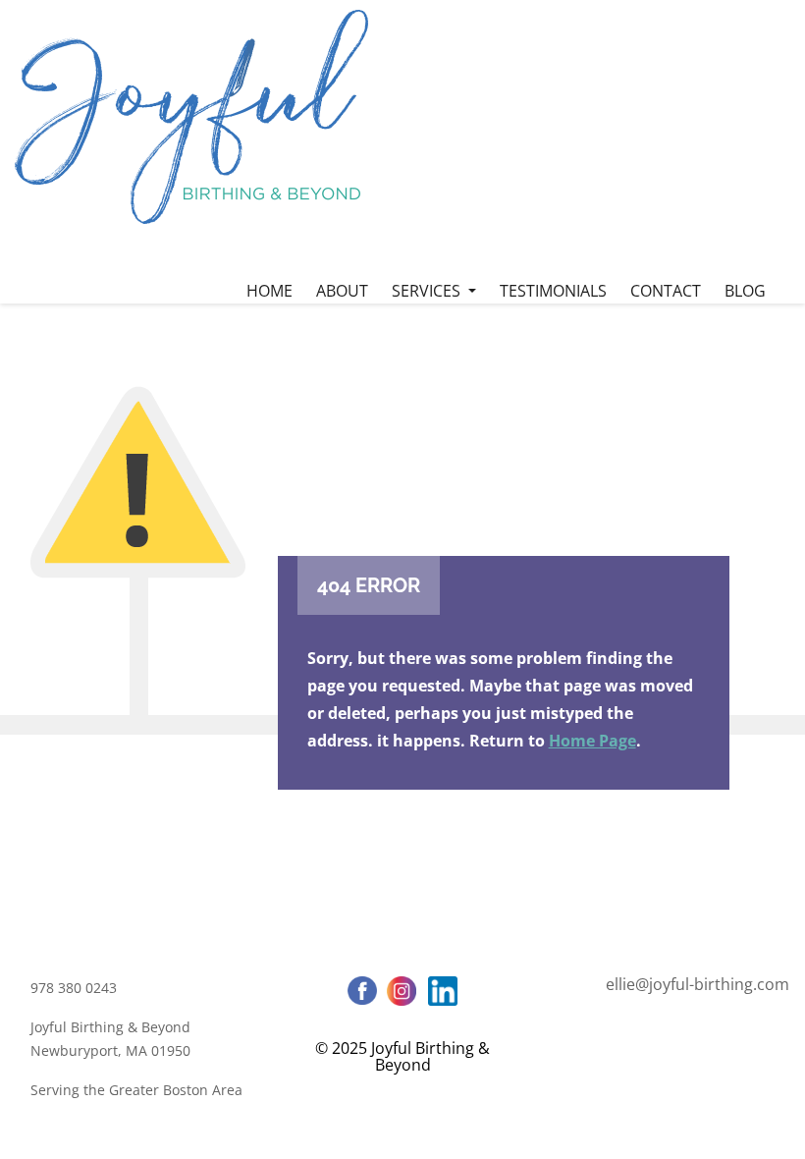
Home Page (592, 740)
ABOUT (342, 291)
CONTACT (665, 291)
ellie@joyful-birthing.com (697, 984)
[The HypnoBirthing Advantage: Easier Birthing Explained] (191, 117)
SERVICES (428, 291)
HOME (269, 291)
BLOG (745, 291)
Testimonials (553, 291)
